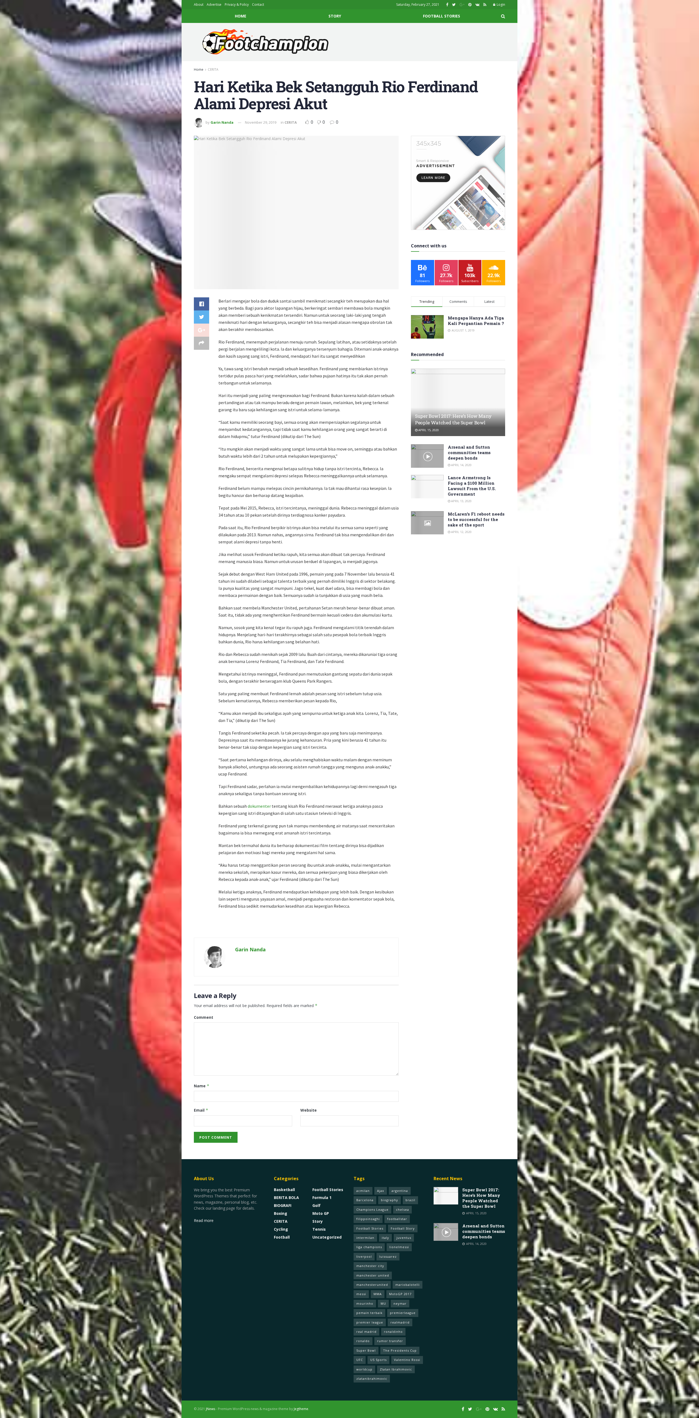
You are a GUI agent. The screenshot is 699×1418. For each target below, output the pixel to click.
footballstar (397, 1219)
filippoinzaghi (368, 1219)
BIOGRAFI (282, 1205)
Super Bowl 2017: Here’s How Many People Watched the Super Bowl (453, 419)
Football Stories (441, 16)
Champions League (372, 1209)
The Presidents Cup (400, 1350)
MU (383, 1303)
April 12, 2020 (461, 532)
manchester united (372, 1275)
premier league (369, 1322)
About (198, 4)
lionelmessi (399, 1247)
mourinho (364, 1303)
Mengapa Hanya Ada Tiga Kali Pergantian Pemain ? (476, 320)
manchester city (370, 1266)
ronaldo (363, 1341)
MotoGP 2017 (400, 1294)
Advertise (214, 4)
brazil (410, 1200)
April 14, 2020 (461, 465)
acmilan (363, 1191)
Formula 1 (321, 1197)
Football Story (403, 1228)
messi (361, 1294)
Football (282, 1237)
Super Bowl (366, 1350)
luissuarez (388, 1256)
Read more (204, 1220)
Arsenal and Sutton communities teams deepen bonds (469, 452)
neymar (400, 1303)
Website (308, 1110)
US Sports (378, 1360)
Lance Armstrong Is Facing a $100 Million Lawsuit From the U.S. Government (472, 486)
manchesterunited (372, 1285)
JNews (210, 1409)
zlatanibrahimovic (371, 1378)
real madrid (366, 1332)
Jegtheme (301, 1409)
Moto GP (320, 1213)
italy (385, 1238)
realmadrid (400, 1322)
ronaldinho (393, 1332)
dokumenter (259, 806)
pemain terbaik (369, 1313)
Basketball (284, 1189)
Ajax (380, 1191)
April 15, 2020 (428, 430)
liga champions (369, 1247)
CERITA (213, 69)
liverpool (364, 1256)
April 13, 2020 (461, 501)
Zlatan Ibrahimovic (396, 1369)
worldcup (364, 1369)
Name (201, 1085)
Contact (258, 4)
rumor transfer (390, 1341)
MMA (378, 1294)
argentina (400, 1191)
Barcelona (365, 1200)
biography (389, 1200)
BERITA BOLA (286, 1197)
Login (500, 4)
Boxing (280, 1213)
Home (240, 16)
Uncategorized (327, 1237)
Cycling (281, 1229)
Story (334, 16)
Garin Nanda (222, 122)
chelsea (402, 1209)
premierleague (403, 1313)
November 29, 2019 (260, 122)
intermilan (365, 1238)
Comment (203, 1017)
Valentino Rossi (407, 1360)
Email (201, 1110)
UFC (359, 1360)
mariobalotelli (407, 1285)
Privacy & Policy (237, 4)
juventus (403, 1238)
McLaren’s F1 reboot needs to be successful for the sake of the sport (476, 519)
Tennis (319, 1229)
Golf (316, 1205)
